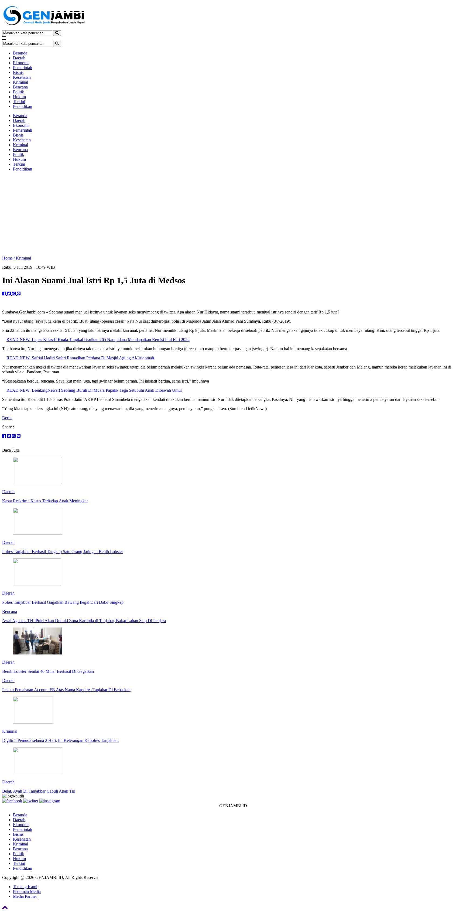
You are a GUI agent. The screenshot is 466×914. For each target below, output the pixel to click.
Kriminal (20, 82)
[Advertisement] (233, 213)
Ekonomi (21, 62)
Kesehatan (22, 77)
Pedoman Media (27, 891)
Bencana (20, 87)
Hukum (19, 96)
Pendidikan (22, 106)
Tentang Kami (25, 886)
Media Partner (25, 896)
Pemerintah (22, 67)
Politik (18, 92)
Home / (9, 258)
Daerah (19, 58)
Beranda (20, 53)
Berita (7, 417)
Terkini (19, 101)
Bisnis (18, 72)
